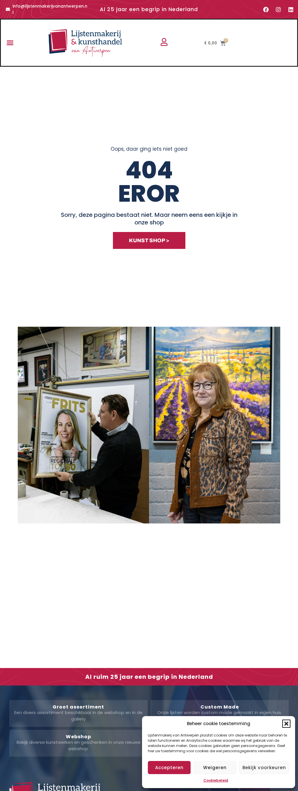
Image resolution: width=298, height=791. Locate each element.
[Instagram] (278, 9)
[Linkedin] (291, 9)
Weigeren (215, 767)
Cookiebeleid (215, 780)
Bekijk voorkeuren (264, 767)
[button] (286, 724)
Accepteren (169, 767)
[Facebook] (266, 9)
